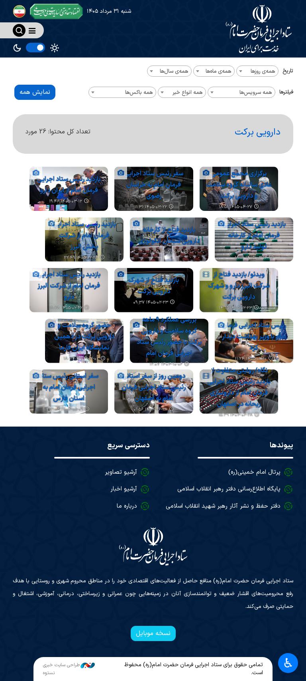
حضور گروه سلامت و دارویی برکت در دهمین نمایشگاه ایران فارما (84, 337)
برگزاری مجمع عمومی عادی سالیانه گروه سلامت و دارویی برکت (239, 185)
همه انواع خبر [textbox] (187, 92)
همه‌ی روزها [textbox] (263, 71)
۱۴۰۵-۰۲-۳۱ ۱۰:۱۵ (166, 252)
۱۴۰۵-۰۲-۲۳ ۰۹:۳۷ (150, 302)
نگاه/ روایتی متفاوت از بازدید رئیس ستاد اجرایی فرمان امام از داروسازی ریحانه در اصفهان (239, 387)
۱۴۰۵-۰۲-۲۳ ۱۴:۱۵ (235, 308)
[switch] (35, 47)
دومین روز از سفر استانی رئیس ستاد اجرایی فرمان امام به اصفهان (154, 387)
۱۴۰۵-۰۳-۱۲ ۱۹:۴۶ (65, 201)
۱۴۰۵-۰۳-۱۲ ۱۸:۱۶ (251, 257)
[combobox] (257, 71)
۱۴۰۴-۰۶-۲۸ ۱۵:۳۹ (235, 415)
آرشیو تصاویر (121, 472)
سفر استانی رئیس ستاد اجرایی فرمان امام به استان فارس (68, 387)
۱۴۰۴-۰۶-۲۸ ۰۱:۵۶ (150, 409)
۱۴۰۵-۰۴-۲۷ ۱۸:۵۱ (235, 207)
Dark (17, 48)
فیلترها (286, 92)
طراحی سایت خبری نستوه (61, 669)
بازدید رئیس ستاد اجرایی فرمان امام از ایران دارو (68, 185)
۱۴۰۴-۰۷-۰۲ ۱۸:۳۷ (81, 358)
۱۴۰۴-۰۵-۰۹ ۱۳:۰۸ (66, 409)
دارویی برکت (257, 132)
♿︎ (288, 663)
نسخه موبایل (153, 633)
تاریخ (287, 71)
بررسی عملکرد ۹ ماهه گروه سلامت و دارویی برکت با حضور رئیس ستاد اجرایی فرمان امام (169, 336)
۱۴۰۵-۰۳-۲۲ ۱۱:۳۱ (150, 207)
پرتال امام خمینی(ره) (254, 472)
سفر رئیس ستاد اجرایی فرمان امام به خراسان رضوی (153, 185)
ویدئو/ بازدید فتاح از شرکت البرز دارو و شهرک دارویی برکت (239, 286)
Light (54, 48)
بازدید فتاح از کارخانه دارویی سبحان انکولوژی (169, 235)
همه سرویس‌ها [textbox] (255, 92)
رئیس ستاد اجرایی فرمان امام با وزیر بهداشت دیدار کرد (254, 337)
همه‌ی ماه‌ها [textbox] (218, 71)
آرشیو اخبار (123, 489)
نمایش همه (35, 92)
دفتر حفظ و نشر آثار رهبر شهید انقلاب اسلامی (223, 506)
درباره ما (127, 506)
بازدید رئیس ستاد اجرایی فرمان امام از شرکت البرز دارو (68, 286)
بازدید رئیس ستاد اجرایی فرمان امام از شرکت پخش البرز (84, 236)
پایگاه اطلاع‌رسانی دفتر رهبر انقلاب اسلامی (228, 489)
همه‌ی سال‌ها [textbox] (174, 71)
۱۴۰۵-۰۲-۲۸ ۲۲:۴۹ (81, 257)
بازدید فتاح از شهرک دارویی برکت (153, 286)
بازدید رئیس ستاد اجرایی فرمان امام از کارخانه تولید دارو (254, 236)
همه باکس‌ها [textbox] (139, 92)
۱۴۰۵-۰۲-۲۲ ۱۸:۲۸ (65, 308)
